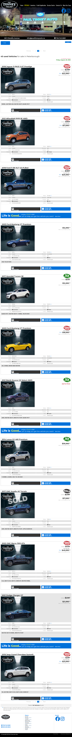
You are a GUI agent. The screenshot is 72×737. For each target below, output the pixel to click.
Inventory (32, 5)
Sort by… (68, 42)
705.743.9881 (61, 38)
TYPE (4, 43)
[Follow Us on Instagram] (69, 11)
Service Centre (51, 5)
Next (44, 51)
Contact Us (59, 5)
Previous (28, 51)
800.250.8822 (6, 727)
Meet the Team (67, 5)
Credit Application (41, 5)
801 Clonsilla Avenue (12, 38)
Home (21, 5)
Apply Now (57, 216)
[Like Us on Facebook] (64, 11)
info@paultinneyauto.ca (36, 38)
